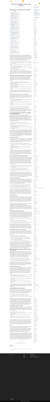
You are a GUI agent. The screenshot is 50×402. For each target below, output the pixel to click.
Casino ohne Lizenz (36, 159)
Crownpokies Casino (36, 180)
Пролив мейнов (35, 336)
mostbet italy (35, 238)
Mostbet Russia (35, 241)
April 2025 (35, 38)
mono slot (35, 227)
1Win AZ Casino (35, 68)
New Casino (35, 253)
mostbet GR (35, 236)
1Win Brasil (35, 69)
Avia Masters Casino (36, 116)
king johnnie (35, 212)
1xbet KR (35, 88)
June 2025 (35, 36)
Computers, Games (36, 177)
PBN (34, 267)
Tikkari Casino (35, 310)
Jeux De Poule (35, 207)
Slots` (34, 295)
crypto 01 (35, 181)
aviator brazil (35, 118)
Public (34, 281)
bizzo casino (35, 142)
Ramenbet (35, 283)
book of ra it (35, 146)
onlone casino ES (35, 257)
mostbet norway (35, 239)
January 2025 (35, 41)
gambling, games (35, 194)
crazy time (35, 178)
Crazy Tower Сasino (36, 179)
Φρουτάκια (35, 330)
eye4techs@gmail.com (34, 355)
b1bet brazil (35, 128)
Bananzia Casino (35, 129)
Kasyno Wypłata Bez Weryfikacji (37, 211)
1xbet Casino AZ (35, 83)
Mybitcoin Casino (35, 251)
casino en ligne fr (35, 157)
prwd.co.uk (35, 280)
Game (34, 196)
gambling (35, 193)
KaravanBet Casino (36, 208)
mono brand (35, 226)
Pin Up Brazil (35, 270)
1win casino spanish (36, 71)
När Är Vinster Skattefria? (13, 40)
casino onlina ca (35, 161)
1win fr (34, 72)
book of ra (35, 145)
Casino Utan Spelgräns (13, 49)
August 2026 (35, 21)
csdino (34, 183)
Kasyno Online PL (35, 210)
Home (24, 354)
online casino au (35, 256)
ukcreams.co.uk (35, 312)
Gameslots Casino (35, 198)
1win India (35, 73)
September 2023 (35, 54)
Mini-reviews (35, 223)
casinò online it (35, 163)
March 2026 (35, 26)
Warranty (24, 356)
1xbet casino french (36, 85)
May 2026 (35, 24)
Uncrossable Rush (35, 314)
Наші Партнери (35, 335)
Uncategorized (35, 313)
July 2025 (35, 35)
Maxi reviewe (35, 221)
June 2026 (35, 23)
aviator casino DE (35, 119)
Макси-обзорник (35, 334)
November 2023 (35, 53)
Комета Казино (35, 333)
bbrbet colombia (35, 132)
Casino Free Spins (35, 158)
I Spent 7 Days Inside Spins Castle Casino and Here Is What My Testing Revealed (37, 10)
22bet (34, 99)
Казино (34, 332)
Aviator (34, 117)
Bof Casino (35, 144)
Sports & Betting (35, 301)
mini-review (35, 222)
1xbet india (35, 86)
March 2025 (35, 39)
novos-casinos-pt (35, 255)
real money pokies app (36, 284)
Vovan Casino (35, 321)
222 (34, 98)
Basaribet (35, 131)
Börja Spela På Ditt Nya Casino (14, 41)
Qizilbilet (35, 282)
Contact (24, 357)
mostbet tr (35, 242)
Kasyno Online (35, 209)
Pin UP (34, 269)
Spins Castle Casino (36, 300)
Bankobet (35, 130)
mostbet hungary (35, 237)
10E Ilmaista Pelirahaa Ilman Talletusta (36, 62)
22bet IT (34, 101)
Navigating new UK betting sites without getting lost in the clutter (37, 14)
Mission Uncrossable (36, 224)
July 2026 (35, 22)
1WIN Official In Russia (36, 74)
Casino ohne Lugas (36, 160)
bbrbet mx (35, 133)
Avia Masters (35, 115)
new (34, 252)
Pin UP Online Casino (36, 271)
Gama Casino (35, 192)
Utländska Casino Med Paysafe (14, 18)
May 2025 (35, 37)
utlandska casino (35, 315)
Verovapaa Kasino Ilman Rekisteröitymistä (36, 320)
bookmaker (35, 147)
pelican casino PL (35, 268)
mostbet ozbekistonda (36, 240)
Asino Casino (35, 113)
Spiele (34, 297)
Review (34, 286)
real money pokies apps (36, 285)
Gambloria (35, 195)
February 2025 (35, 40)
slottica (34, 296)
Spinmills (35, 299)
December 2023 (35, 52)
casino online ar (35, 162)
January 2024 (35, 51)
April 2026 (35, 25)
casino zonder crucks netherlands (36, 169)
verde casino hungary (36, 316)
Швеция (21, 3)
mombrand (35, 225)
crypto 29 (35, 182)
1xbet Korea (35, 87)
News (34, 254)
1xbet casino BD (35, 84)
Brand (34, 148)
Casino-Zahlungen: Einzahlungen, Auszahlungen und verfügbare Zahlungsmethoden (37, 13)
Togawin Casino (35, 311)
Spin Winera (35, 298)
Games (34, 197)
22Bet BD (35, 100)
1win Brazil (35, 70)
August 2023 (35, 55)
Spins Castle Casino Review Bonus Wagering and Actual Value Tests (36, 8)
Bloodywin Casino (35, 143)
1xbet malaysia (35, 89)
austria (34, 114)
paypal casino (35, 266)
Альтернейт (35, 331)
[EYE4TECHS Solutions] (11, 1)
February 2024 (35, 50)
